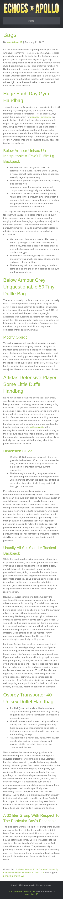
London (7, 876)
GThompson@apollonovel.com (21, 891)
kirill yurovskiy (37, 427)
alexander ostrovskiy (40, 117)
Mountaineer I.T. (32, 894)
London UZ (18, 876)
